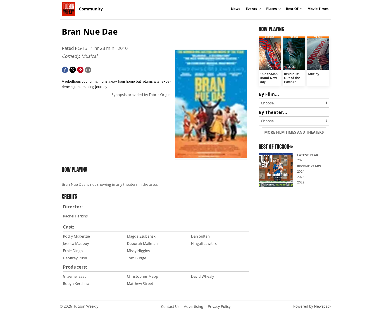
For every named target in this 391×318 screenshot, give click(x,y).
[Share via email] (88, 69)
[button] (80, 69)
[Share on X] (72, 69)
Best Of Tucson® (276, 147)
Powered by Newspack (312, 306)
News (235, 9)
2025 (300, 160)
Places (271, 9)
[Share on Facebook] (65, 69)
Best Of (292, 9)
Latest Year (307, 155)
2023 (300, 177)
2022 (300, 182)
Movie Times (318, 9)
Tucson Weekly (85, 306)
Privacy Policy (219, 306)
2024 (300, 171)
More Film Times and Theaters (294, 132)
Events (251, 9)
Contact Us (170, 306)
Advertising (193, 306)
